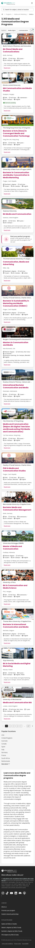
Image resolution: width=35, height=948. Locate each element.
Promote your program (8, 910)
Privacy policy (17, 943)
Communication (23, 30)
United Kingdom (6, 738)
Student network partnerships (10, 914)
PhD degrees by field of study (10, 935)
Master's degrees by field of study (11, 927)
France (3, 755)
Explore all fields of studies (9, 924)
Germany (4, 752)
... (24, 726)
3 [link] (13, 726)
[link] (32, 726)
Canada (3, 744)
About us (4, 907)
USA (2, 735)
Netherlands (5, 761)
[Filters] (32, 30)
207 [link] (28, 726)
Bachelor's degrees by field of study (11, 931)
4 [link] (17, 726)
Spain (3, 747)
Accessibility (25, 943)
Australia (4, 741)
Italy (2, 750)
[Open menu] (32, 3)
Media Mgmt (12, 30)
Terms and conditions (7, 943)
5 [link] (20, 726)
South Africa (5, 758)
